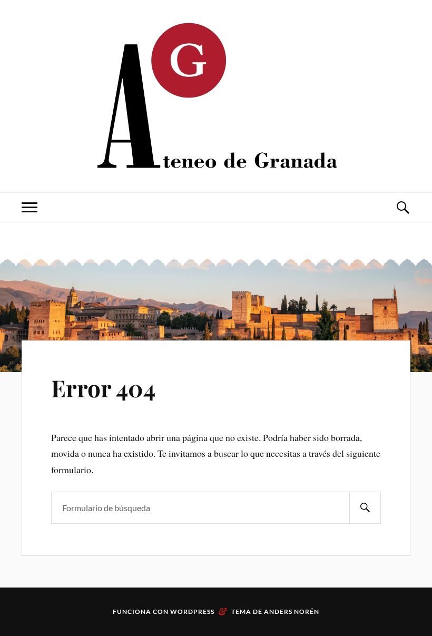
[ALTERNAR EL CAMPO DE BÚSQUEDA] (402, 207)
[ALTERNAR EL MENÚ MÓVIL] (29, 207)
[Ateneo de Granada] (216, 95)
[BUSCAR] (365, 508)
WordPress (192, 611)
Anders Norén (291, 611)
